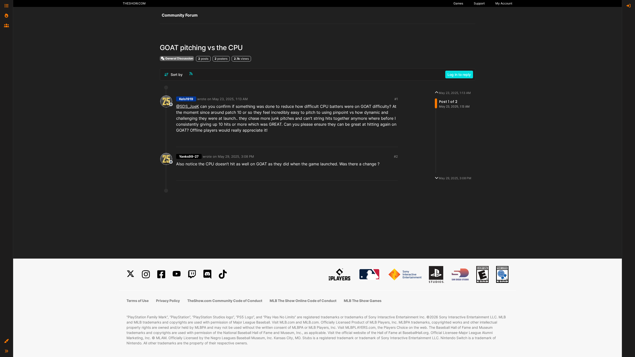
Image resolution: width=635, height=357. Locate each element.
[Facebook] (161, 274)
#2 (396, 156)
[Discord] (207, 274)
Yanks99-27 (189, 156)
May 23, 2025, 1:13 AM (230, 99)
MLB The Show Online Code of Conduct (303, 300)
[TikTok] (223, 274)
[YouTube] (177, 274)
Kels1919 (186, 99)
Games (458, 3)
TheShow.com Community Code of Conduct (224, 300)
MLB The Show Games (362, 300)
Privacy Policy (168, 300)
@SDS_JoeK (187, 106)
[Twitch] (192, 274)
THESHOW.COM (134, 3)
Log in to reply (459, 74)
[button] (6, 341)
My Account (503, 3)
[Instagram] (146, 274)
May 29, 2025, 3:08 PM (236, 156)
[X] (130, 274)
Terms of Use (138, 300)
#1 (396, 99)
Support (479, 3)
